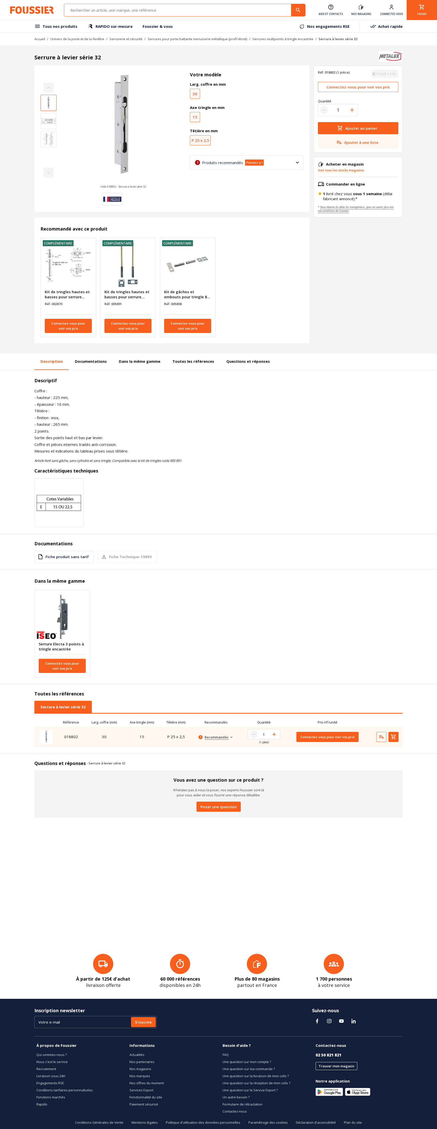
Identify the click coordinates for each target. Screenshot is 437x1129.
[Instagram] (329, 1021)
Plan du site (353, 1122)
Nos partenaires (142, 1061)
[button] (123, 130)
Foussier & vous (158, 26)
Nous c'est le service (52, 1061)
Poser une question (219, 806)
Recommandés (216, 737)
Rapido (41, 1104)
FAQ (226, 1054)
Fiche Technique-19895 (130, 556)
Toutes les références (193, 361)
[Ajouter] (352, 110)
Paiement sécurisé (143, 1104)
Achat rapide (390, 26)
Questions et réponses (248, 361)
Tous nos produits (59, 26)
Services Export (141, 1090)
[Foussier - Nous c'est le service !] (32, 10)
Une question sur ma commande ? (249, 1069)
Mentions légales (145, 1122)
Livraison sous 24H (50, 1076)
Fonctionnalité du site (145, 1097)
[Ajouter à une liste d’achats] (381, 737)
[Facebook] (317, 1021)
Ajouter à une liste (361, 142)
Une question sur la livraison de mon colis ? (256, 1076)
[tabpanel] (218, 732)
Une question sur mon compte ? (247, 1061)
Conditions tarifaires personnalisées (64, 1090)
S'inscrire (143, 1022)
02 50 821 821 (328, 1054)
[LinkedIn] (353, 1021)
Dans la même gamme (139, 361)
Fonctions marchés (50, 1097)
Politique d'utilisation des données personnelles (203, 1122)
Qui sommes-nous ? (51, 1054)
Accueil (39, 39)
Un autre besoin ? (236, 1097)
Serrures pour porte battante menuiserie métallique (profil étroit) (197, 39)
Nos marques (139, 1076)
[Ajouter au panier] (393, 737)
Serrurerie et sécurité (126, 39)
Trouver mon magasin (336, 1066)
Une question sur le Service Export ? (250, 1090)
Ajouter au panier (361, 128)
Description (51, 361)
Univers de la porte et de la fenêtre (77, 39)
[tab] (63, 707)
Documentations (91, 361)
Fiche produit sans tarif (67, 556)
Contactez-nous (235, 1111)
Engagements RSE (50, 1083)
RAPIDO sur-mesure (114, 26)
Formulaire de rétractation (243, 1104)
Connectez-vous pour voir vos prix (68, 326)
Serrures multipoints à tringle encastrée (282, 39)
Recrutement (46, 1069)
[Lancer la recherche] (298, 10)
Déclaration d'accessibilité (316, 1122)
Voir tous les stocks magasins (341, 170)
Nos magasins (140, 1069)
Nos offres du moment (146, 1083)
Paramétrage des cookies (268, 1122)
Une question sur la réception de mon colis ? (256, 1083)
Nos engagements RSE (328, 26)
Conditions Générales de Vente (99, 1122)
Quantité (324, 101)
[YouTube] (341, 1021)
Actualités (136, 1054)
